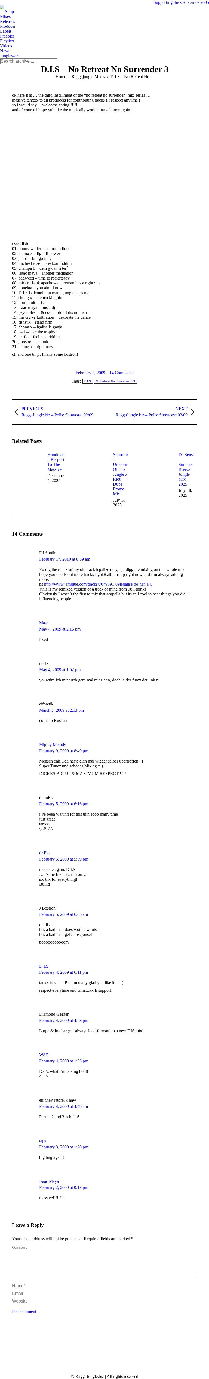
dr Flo (44, 852)
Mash (44, 623)
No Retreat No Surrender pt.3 (115, 381)
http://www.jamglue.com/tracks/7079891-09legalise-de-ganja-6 (98, 584)
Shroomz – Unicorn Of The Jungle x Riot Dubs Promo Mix (120, 474)
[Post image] (27, 464)
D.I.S (87, 381)
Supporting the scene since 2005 (181, 2)
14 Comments (121, 372)
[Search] (53, 61)
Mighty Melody (52, 744)
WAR (44, 1054)
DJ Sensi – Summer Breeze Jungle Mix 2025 (186, 469)
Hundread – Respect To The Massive (55, 462)
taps (42, 1140)
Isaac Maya (49, 1181)
